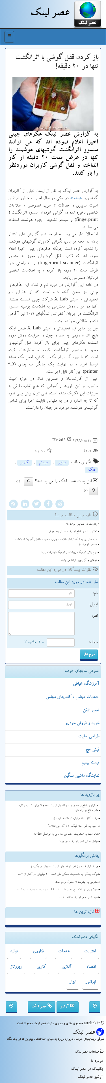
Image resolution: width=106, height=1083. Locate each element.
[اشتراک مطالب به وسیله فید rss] (13, 504)
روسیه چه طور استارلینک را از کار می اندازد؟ (73, 826)
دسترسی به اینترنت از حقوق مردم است (77, 882)
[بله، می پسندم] (28, 481)
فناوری (38, 951)
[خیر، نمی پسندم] (93, 491)
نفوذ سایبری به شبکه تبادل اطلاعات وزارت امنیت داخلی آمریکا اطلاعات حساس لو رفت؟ (56, 542)
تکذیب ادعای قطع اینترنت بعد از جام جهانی (72, 532)
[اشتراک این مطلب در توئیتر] (36, 504)
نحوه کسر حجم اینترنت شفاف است (79, 898)
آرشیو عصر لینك (90, 1077)
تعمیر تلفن (91, 710)
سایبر (62, 462)
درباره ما (97, 1061)
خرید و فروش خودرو (82, 723)
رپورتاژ (16, 967)
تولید (14, 951)
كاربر (24, 462)
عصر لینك (50, 14)
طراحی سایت (88, 736)
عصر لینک (39, 1007)
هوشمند (76, 198)
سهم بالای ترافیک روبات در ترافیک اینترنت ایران (69, 552)
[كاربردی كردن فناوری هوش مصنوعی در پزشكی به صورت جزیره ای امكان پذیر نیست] (94, 1007)
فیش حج (92, 749)
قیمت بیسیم (90, 762)
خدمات (63, 951)
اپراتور (90, 982)
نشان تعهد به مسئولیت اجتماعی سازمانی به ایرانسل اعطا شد (66, 834)
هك (91, 470)
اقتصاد (91, 967)
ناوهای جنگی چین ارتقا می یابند (79, 560)
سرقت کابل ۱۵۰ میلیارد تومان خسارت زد (75, 819)
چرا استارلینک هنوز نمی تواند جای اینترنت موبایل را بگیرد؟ (65, 867)
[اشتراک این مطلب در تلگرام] (60, 504)
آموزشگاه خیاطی (86, 684)
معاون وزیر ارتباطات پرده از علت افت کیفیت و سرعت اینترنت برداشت (58, 890)
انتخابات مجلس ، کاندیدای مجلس (72, 697)
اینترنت (90, 951)
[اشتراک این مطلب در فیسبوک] (48, 504)
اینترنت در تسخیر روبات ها (81, 524)
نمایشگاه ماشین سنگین (81, 776)
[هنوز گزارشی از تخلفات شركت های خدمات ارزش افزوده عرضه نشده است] (11, 1007)
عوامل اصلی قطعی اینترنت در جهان (79, 842)
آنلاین (66, 967)
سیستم (43, 462)
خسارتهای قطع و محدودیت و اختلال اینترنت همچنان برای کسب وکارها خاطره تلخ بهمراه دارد (58, 808)
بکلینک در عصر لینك (87, 1069)
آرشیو (65, 1007)
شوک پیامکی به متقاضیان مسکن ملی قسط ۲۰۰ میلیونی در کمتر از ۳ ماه (58, 874)
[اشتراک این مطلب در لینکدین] (25, 504)
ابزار (72, 982)
